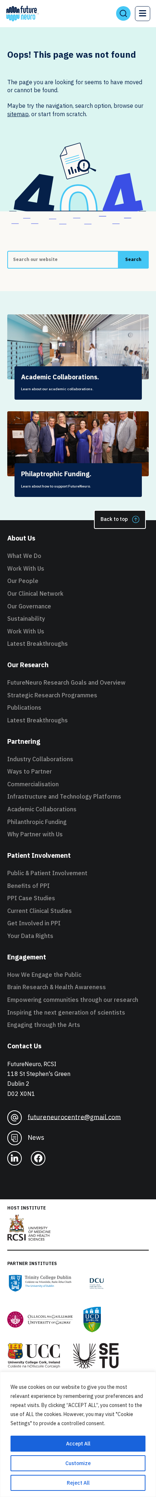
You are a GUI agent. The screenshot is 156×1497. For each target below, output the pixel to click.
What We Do (24, 555)
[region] (78, 1434)
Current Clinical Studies (39, 910)
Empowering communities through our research (72, 999)
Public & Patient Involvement (47, 873)
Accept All (78, 1443)
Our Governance (29, 606)
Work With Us (25, 568)
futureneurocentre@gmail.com (74, 1117)
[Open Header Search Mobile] (123, 13)
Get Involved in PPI (34, 923)
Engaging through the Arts (43, 1024)
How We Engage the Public (44, 974)
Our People (22, 580)
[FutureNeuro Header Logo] (22, 13)
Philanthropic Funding (37, 821)
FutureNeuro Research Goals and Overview (66, 682)
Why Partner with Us (35, 834)
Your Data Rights (30, 935)
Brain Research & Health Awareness (56, 987)
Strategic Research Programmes (52, 695)
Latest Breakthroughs (37, 643)
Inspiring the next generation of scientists (66, 1012)
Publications (24, 707)
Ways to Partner (29, 771)
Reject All (78, 1483)
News (36, 1137)
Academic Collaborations (42, 809)
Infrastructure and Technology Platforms (64, 796)
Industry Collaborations (40, 759)
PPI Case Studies (31, 898)
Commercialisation (33, 784)
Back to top (114, 519)
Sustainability (26, 618)
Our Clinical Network (35, 593)
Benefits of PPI (28, 885)
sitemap (18, 114)
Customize (78, 1463)
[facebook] (38, 1158)
